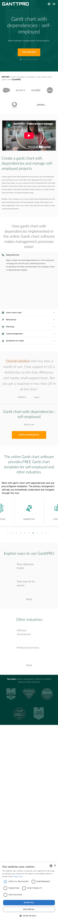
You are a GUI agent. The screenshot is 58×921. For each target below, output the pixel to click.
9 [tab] (45, 533)
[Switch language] (49, 4)
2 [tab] (16, 533)
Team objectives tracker (25, 566)
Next (50, 533)
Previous (7, 533)
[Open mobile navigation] (54, 4)
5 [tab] (29, 533)
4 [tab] (24, 533)
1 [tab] (12, 533)
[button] (29, 916)
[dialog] (29, 891)
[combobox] (51, 865)
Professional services (28, 647)
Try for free (29, 52)
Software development (24, 632)
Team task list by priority (26, 583)
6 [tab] (33, 533)
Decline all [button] (29, 909)
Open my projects (29, 435)
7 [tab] (37, 533)
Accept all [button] (29, 902)
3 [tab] (20, 533)
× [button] (55, 866)
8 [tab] (41, 533)
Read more (18, 876)
